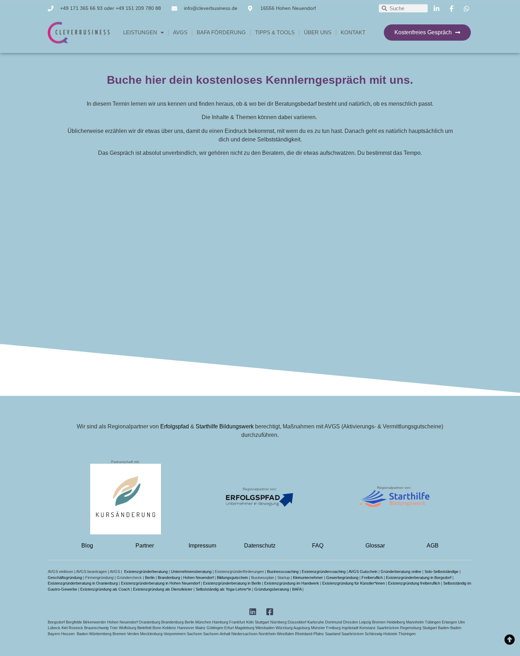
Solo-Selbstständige (441, 571)
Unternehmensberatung (191, 571)
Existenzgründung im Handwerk (291, 583)
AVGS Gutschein (362, 571)
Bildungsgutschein (232, 577)
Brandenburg (169, 577)
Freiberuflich (372, 577)
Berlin (150, 577)
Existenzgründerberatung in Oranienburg (83, 583)
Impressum (202, 546)
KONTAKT (353, 32)
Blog (87, 546)
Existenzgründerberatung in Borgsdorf (418, 577)
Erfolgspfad (174, 426)
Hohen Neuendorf (198, 577)
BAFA (296, 589)
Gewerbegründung (342, 577)
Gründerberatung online (401, 571)
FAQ (317, 546)
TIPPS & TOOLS (275, 32)
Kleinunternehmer (308, 577)
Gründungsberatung (271, 589)
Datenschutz (260, 546)
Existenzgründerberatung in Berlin (232, 583)
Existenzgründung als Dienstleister (162, 589)
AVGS (180, 32)
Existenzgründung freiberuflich (414, 583)
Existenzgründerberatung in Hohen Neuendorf (160, 583)
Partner (144, 546)
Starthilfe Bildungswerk (225, 426)
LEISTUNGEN (140, 32)
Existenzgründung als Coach (105, 589)
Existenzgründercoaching (324, 571)
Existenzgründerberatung (146, 571)
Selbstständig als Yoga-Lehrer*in (223, 589)
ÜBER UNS (317, 32)
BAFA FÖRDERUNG (221, 32)
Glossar (375, 546)
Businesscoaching (283, 571)
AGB (433, 546)
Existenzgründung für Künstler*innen (353, 583)
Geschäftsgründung (65, 577)
